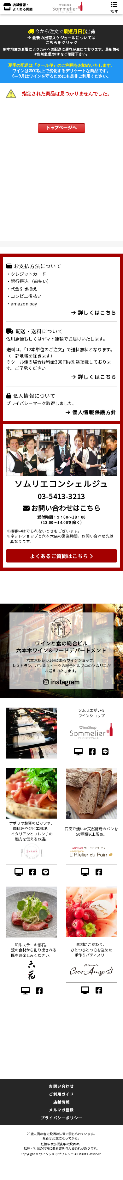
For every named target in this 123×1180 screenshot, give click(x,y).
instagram (64, 681)
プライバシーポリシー (61, 1117)
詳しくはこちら (96, 312)
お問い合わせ (61, 1086)
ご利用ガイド (61, 1094)
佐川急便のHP (48, 53)
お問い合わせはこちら (65, 507)
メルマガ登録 (61, 1109)
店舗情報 (61, 1101)
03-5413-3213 (61, 496)
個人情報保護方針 (94, 412)
